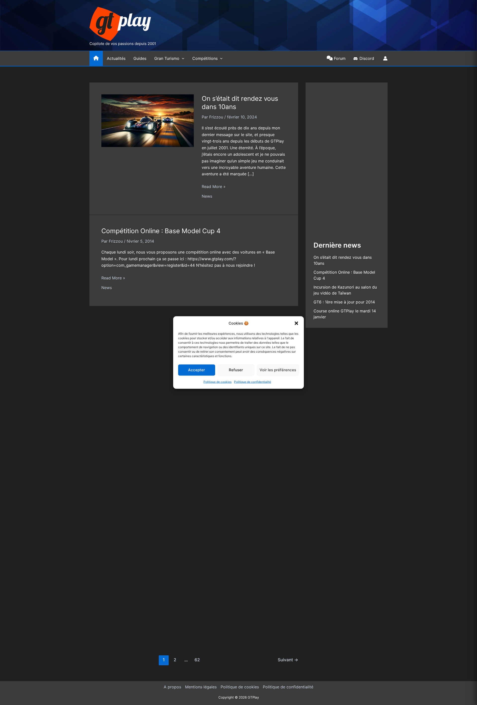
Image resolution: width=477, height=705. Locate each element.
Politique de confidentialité (252, 382)
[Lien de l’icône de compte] (385, 58)
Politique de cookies (217, 382)
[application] (181, 58)
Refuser (236, 370)
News (207, 196)
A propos (172, 686)
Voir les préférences (278, 370)
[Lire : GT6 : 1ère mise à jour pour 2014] (147, 466)
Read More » (214, 187)
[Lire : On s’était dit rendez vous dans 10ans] (147, 120)
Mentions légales (201, 686)
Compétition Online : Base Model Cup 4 (161, 231)
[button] (296, 323)
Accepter (196, 370)
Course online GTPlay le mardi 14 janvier (162, 597)
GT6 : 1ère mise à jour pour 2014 (344, 301)
